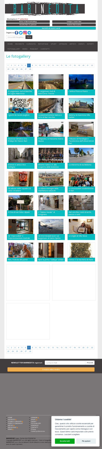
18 (75, 65)
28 (30, 69)
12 (48, 65)
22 (92, 65)
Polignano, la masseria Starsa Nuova (50, 140)
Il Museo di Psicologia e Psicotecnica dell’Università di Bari (81, 141)
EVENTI (81, 44)
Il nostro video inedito (51, 369)
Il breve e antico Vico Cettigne (17, 165)
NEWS (10, 429)
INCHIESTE (19, 44)
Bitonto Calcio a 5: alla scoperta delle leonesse (48, 165)
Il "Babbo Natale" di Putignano (46, 213)
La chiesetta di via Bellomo (80, 164)
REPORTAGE (43, 44)
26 (21, 69)
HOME (10, 44)
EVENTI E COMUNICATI (15, 423)
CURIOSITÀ (31, 44)
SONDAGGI (34, 425)
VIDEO (24, 49)
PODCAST (34, 49)
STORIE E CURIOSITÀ (14, 421)
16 (66, 65)
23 (8, 69)
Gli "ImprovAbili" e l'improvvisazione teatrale (19, 237)
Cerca (29, 37)
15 (61, 65)
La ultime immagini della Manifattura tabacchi (48, 189)
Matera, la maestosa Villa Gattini (79, 116)
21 (88, 65)
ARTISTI (73, 44)
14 (57, 65)
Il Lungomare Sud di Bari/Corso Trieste (46, 92)
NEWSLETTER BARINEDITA (26, 362)
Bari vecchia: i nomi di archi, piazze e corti (80, 213)
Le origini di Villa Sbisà (78, 236)
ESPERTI (90, 44)
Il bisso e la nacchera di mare (81, 259)
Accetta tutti (65, 441)
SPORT (53, 44)
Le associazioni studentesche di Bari (81, 189)
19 (79, 65)
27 (26, 69)
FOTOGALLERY (13, 49)
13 (53, 65)
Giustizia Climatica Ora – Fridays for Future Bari (18, 140)
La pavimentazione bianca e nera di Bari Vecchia (50, 116)
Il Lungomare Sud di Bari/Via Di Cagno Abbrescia (20, 92)
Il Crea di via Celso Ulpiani (19, 212)
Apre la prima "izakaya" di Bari (51, 259)
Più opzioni (86, 441)
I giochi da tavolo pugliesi (18, 115)
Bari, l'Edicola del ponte (18, 259)
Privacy (33, 429)
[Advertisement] (28, 282)
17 (70, 65)
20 (83, 65)
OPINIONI (63, 44)
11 (44, 65)
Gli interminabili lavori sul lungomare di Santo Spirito (49, 237)
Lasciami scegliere (71, 434)
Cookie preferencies (38, 431)
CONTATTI (45, 49)
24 (13, 69)
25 (17, 69)
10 (40, 65)
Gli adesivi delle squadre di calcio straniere (19, 189)
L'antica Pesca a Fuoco (78, 91)
